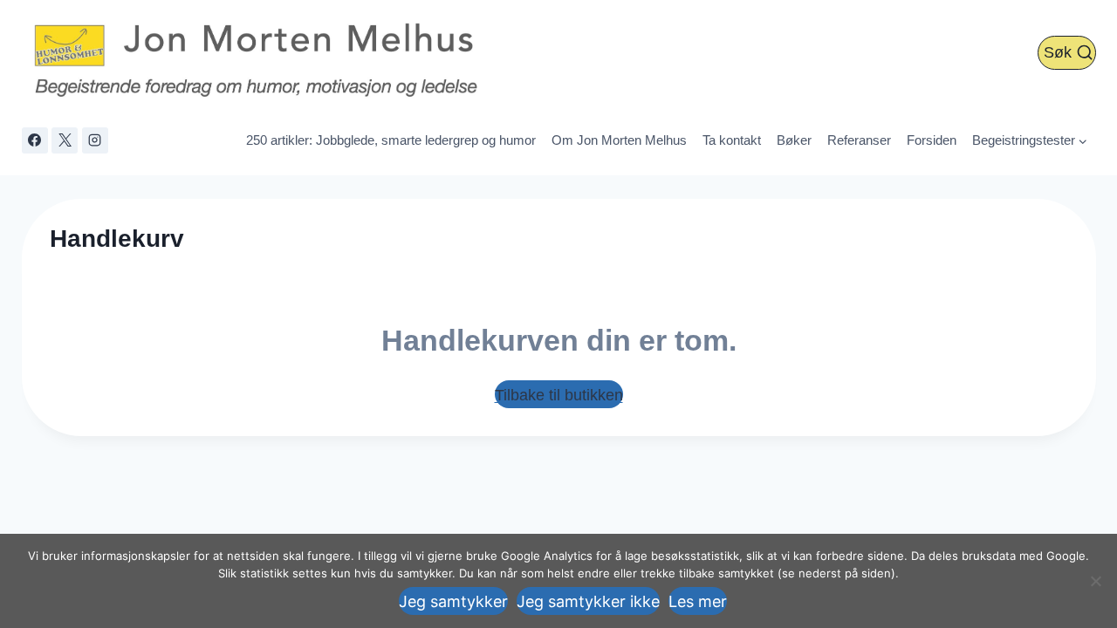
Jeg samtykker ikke (588, 601)
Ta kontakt (731, 140)
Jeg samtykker (453, 601)
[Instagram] (95, 140)
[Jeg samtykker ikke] (1095, 581)
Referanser (859, 140)
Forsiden (931, 140)
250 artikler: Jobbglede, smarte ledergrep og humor (391, 140)
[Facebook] (35, 140)
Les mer (697, 601)
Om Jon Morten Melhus (619, 140)
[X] (64, 140)
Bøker (794, 140)
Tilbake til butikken (559, 395)
